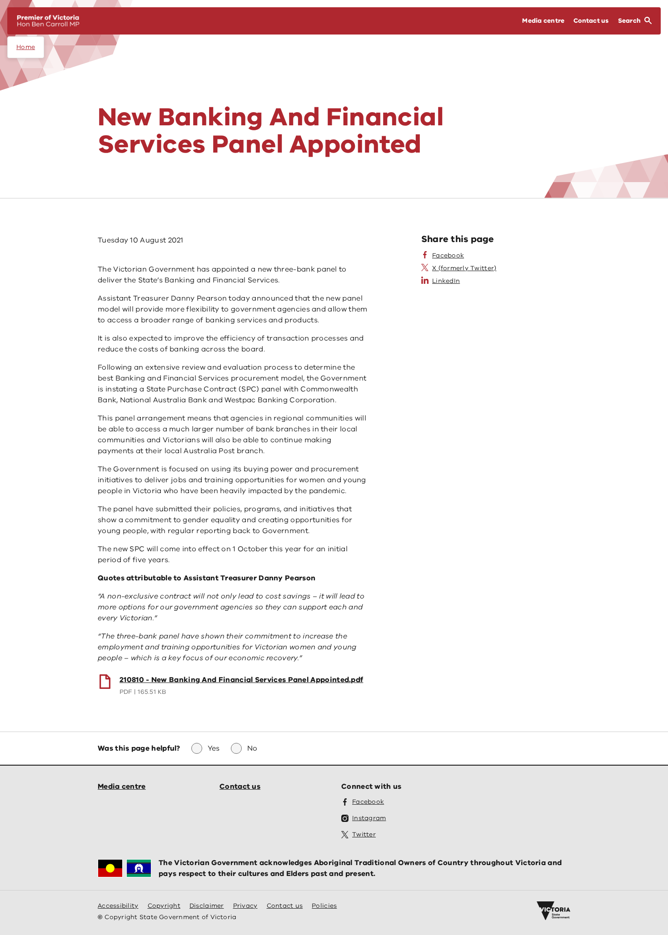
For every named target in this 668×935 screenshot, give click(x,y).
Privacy (245, 905)
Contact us (239, 786)
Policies (324, 905)
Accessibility (118, 905)
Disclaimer (206, 905)
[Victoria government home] (553, 910)
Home (25, 47)
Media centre (122, 786)
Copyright (164, 905)
